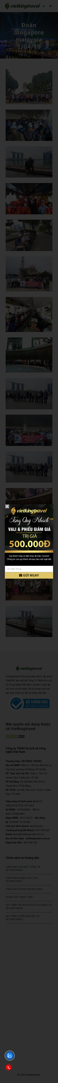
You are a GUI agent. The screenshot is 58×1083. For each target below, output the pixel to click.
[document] (29, 541)
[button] (7, 506)
